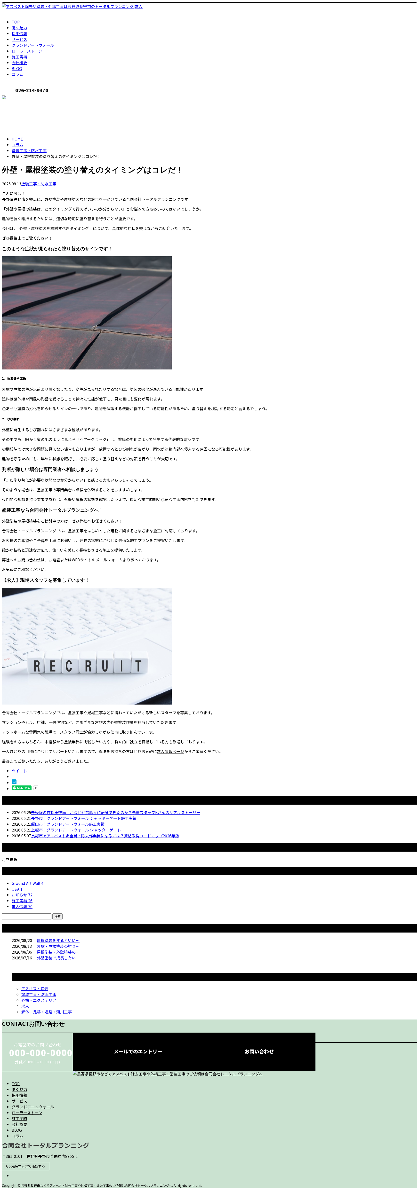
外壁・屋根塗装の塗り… (58, 946)
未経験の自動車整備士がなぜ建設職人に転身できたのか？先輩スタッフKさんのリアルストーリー (115, 812)
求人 (25, 1006)
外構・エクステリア (38, 1000)
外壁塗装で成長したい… (58, 958)
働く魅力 (19, 28)
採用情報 (19, 33)
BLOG (17, 68)
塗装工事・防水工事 (29, 150)
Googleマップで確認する (25, 1166)
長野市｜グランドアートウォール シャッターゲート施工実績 (84, 818)
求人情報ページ (170, 751)
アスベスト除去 (34, 988)
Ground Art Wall (27, 883)
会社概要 (19, 62)
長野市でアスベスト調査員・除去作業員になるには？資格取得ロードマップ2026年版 (105, 836)
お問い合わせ (29, 560)
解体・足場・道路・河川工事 (46, 1012)
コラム (17, 74)
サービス (19, 39)
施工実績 (19, 57)
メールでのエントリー (137, 1051)
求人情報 (22, 906)
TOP (16, 22)
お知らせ (22, 895)
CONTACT (19, 98)
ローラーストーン (27, 51)
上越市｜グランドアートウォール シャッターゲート (76, 830)
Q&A (17, 889)
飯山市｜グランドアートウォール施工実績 (68, 824)
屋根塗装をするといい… (58, 940)
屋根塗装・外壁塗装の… (58, 952)
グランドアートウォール (33, 45)
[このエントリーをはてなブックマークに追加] (14, 782)
